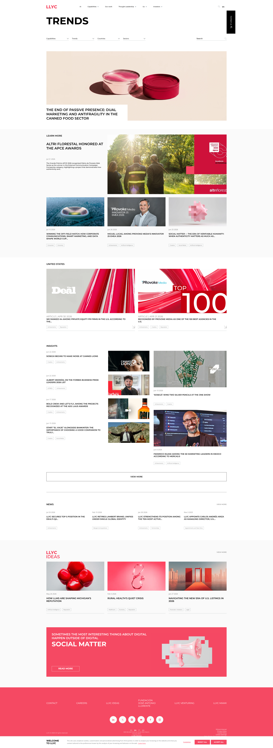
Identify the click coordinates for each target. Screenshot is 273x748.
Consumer (51, 245)
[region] (136, 742)
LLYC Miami (220, 703)
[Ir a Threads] (159, 719)
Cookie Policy (142, 743)
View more (136, 477)
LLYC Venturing (184, 703)
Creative (172, 245)
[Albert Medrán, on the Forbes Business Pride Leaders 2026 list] (128, 387)
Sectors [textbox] (126, 38)
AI (80, 7)
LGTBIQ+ (50, 388)
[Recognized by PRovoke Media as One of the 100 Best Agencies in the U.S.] (182, 291)
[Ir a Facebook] (150, 719)
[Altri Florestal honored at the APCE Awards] (167, 164)
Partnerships (155, 528)
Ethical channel (221, 729)
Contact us (231, 20)
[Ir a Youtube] (141, 719)
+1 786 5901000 (136, 735)
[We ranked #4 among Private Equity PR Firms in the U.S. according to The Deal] (90, 291)
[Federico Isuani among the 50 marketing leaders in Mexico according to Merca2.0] (190, 428)
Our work (108, 7)
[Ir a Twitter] (122, 719)
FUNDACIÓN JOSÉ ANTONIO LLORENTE (147, 703)
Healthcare (112, 609)
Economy (60, 245)
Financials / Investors (176, 609)
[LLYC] (51, 6)
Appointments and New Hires (194, 528)
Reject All (202, 742)
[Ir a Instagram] (131, 719)
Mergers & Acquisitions (100, 528)
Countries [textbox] (101, 38)
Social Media (182, 245)
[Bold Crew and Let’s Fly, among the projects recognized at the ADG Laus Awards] (128, 410)
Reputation (63, 327)
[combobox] (57, 38)
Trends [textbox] (75, 38)
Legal (187, 609)
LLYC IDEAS (112, 703)
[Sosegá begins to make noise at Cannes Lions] (128, 363)
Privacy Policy (222, 731)
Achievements (113, 245)
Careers (81, 703)
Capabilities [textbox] (51, 38)
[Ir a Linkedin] (113, 719)
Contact (51, 703)
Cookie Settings (221, 735)
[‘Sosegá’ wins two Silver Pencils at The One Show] (190, 369)
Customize (187, 742)
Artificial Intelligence (127, 245)
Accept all (219, 742)
